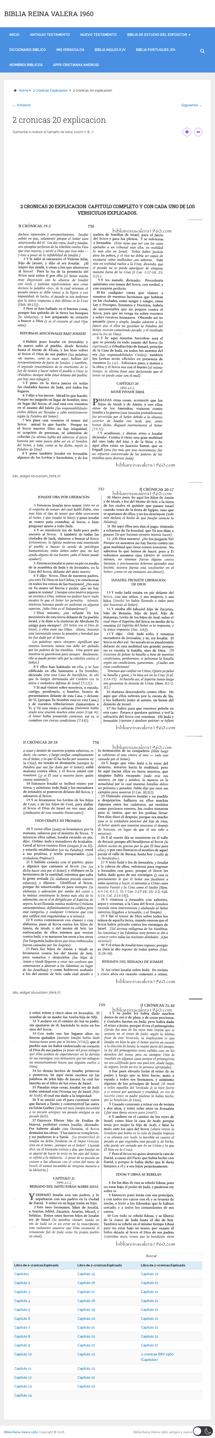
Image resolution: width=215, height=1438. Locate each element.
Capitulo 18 (86, 1301)
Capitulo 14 (23, 1395)
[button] (203, 1431)
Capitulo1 (21, 1274)
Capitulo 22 (150, 1274)
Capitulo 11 (22, 1369)
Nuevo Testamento (98, 35)
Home (24, 90)
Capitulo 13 (23, 1386)
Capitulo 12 (23, 1378)
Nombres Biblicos (26, 65)
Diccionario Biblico (27, 50)
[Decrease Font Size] (198, 132)
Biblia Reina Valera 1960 (49, 13)
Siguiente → (191, 105)
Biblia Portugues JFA (155, 50)
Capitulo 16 (86, 1283)
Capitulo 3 (22, 1292)
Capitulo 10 (23, 1354)
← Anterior (22, 105)
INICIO (14, 35)
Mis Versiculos (70, 50)
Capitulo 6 (22, 1319)
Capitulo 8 (22, 1336)
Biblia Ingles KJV (110, 50)
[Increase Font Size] (187, 132)
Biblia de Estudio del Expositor (157, 35)
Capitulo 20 (86, 1319)
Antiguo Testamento (50, 35)
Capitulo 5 (22, 1310)
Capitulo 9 (22, 1345)
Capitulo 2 (22, 1283)
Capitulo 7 (22, 1327)
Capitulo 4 (22, 1301)
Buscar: (151, 1256)
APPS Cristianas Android (76, 65)
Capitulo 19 (86, 1310)
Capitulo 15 (86, 1274)
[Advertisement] (107, 169)
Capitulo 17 (86, 1292)
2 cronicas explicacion (50, 90)
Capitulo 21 (149, 1283)
